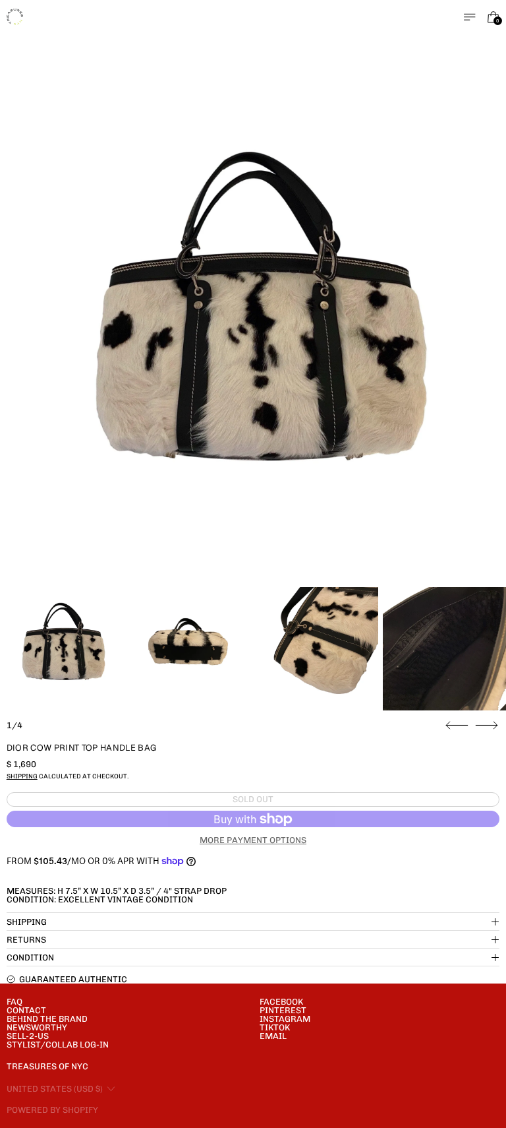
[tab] (61, 648)
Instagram (285, 1019)
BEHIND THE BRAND (47, 1019)
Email (273, 1036)
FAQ (14, 1002)
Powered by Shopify (52, 1110)
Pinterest (283, 1010)
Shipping (22, 776)
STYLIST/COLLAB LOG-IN (58, 1045)
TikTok (275, 1027)
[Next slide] (486, 725)
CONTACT (26, 1010)
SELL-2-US (28, 1036)
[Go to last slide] (457, 725)
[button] (253, 336)
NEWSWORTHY (37, 1027)
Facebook (281, 1001)
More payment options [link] (253, 840)
